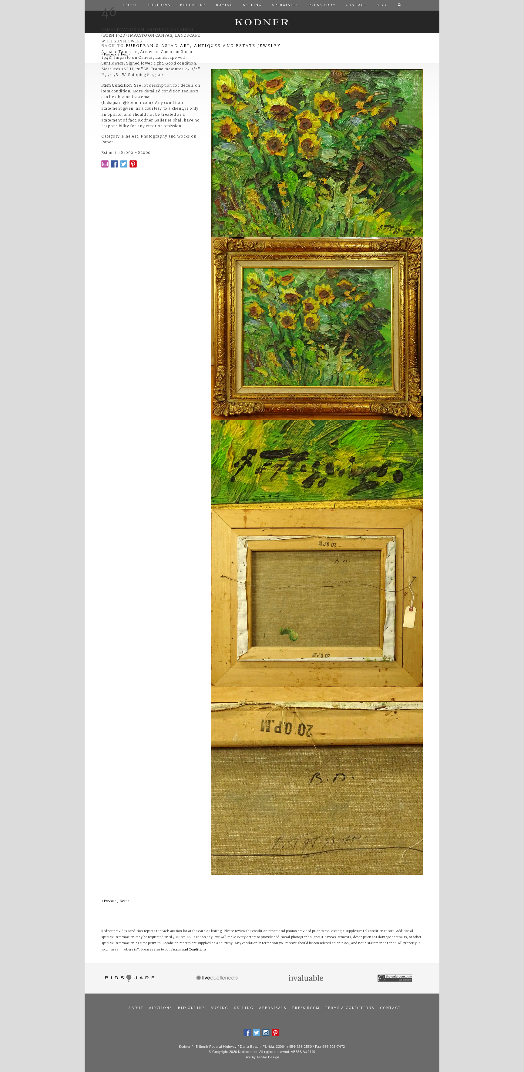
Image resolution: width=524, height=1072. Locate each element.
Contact (390, 1008)
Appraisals (272, 1008)
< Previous (108, 901)
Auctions (160, 1008)
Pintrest (133, 164)
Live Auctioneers (218, 978)
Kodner (262, 22)
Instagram (266, 1032)
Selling (244, 1008)
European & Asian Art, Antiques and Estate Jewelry (203, 46)
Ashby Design (268, 1057)
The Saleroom (395, 978)
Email (105, 164)
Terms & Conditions (349, 1008)
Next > (124, 901)
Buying (219, 1008)
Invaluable (306, 978)
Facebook (114, 164)
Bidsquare (129, 978)
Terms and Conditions (189, 949)
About (135, 1008)
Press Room (306, 1008)
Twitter (123, 164)
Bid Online (191, 1008)
